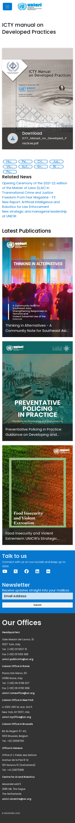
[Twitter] (15, 571)
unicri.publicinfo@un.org (18, 659)
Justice (58, 161)
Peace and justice (27, 161)
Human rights (11, 161)
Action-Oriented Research (27, 166)
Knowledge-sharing (43, 166)
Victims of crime (11, 166)
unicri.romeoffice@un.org (18, 693)
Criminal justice (43, 161)
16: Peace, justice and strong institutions (58, 166)
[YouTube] (4, 571)
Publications (11, 171)
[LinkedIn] (37, 571)
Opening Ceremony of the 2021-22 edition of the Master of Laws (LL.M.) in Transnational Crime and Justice (34, 188)
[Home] (29, 6)
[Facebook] (26, 571)
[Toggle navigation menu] (7, 6)
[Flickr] (48, 571)
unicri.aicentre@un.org (17, 799)
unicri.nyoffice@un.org (17, 717)
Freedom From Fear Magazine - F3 (28, 197)
